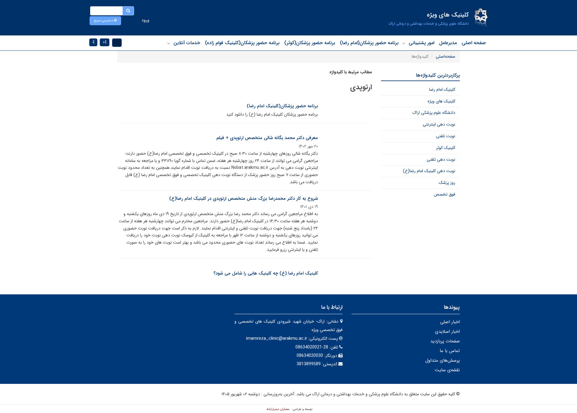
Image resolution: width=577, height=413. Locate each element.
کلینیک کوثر (445, 147)
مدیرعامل (448, 43)
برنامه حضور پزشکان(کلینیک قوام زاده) (242, 43)
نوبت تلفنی (445, 136)
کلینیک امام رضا (442, 89)
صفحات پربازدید (445, 341)
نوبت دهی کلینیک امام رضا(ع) (429, 171)
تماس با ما (450, 350)
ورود (145, 20)
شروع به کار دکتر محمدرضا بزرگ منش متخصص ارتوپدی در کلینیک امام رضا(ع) (243, 198)
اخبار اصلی (450, 322)
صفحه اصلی (474, 43)
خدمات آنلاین (186, 43)
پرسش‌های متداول (442, 360)
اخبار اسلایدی (447, 331)
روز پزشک (447, 182)
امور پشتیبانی (421, 43)
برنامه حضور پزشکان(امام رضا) (369, 43)
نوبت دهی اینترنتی (439, 124)
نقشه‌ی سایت (447, 370)
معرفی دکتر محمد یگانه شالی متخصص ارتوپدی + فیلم (267, 137)
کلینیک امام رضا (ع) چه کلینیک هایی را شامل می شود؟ (265, 273)
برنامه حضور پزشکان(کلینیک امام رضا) (282, 106)
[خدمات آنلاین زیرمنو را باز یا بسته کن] (168, 43)
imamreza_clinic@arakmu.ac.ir (276, 338)
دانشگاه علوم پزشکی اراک (434, 112)
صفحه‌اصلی (445, 56)
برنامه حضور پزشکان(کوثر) (309, 43)
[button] (105, 20)
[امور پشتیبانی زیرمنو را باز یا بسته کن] (403, 43)
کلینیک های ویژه (441, 101)
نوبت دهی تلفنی (441, 159)
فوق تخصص (444, 194)
